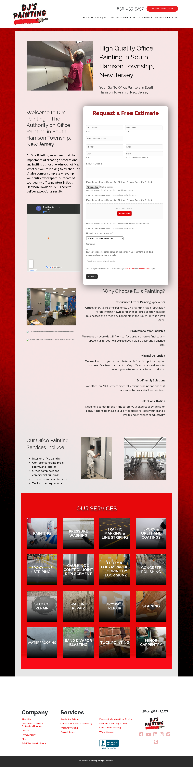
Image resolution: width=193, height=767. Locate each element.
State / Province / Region (137, 157)
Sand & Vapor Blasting (110, 727)
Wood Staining (106, 732)
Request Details (94, 163)
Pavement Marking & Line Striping (115, 719)
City (88, 157)
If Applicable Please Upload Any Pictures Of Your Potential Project (119, 182)
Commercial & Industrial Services (156, 17)
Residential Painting (70, 719)
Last (127, 131)
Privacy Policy (130, 269)
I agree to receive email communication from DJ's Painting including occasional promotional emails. (119, 253)
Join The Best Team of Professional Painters (32, 724)
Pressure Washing (69, 727)
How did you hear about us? (100, 233)
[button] (105, 17)
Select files (124, 213)
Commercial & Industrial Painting (76, 723)
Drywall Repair (67, 732)
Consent (90, 244)
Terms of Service (144, 269)
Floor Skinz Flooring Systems (113, 723)
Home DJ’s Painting (93, 17)
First (88, 131)
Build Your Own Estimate (34, 743)
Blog (24, 739)
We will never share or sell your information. (101, 261)
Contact (26, 730)
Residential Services (121, 17)
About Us (26, 719)
